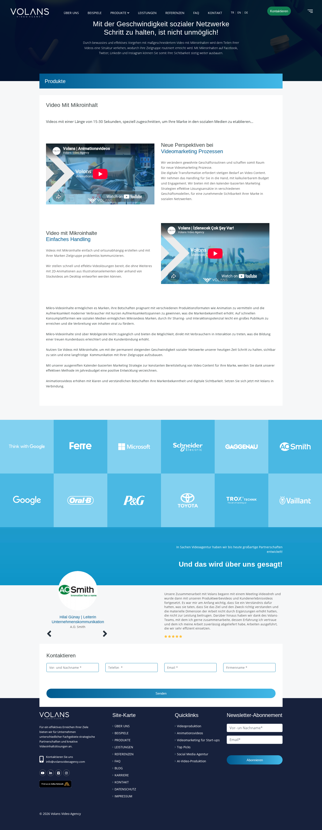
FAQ (196, 13)
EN (239, 12)
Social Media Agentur (192, 754)
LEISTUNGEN (147, 13)
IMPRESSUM (123, 796)
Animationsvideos (190, 733)
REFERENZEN (174, 13)
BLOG (119, 768)
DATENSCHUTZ (125, 789)
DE (246, 12)
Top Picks (184, 747)
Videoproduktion (189, 726)
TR (232, 12)
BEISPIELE (95, 13)
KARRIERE (122, 775)
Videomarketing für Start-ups (198, 740)
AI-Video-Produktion (191, 761)
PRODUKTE (118, 13)
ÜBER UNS (71, 13)
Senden (161, 693)
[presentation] (49, 633)
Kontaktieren (279, 11)
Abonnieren (255, 760)
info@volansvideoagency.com (65, 762)
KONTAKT (215, 13)
